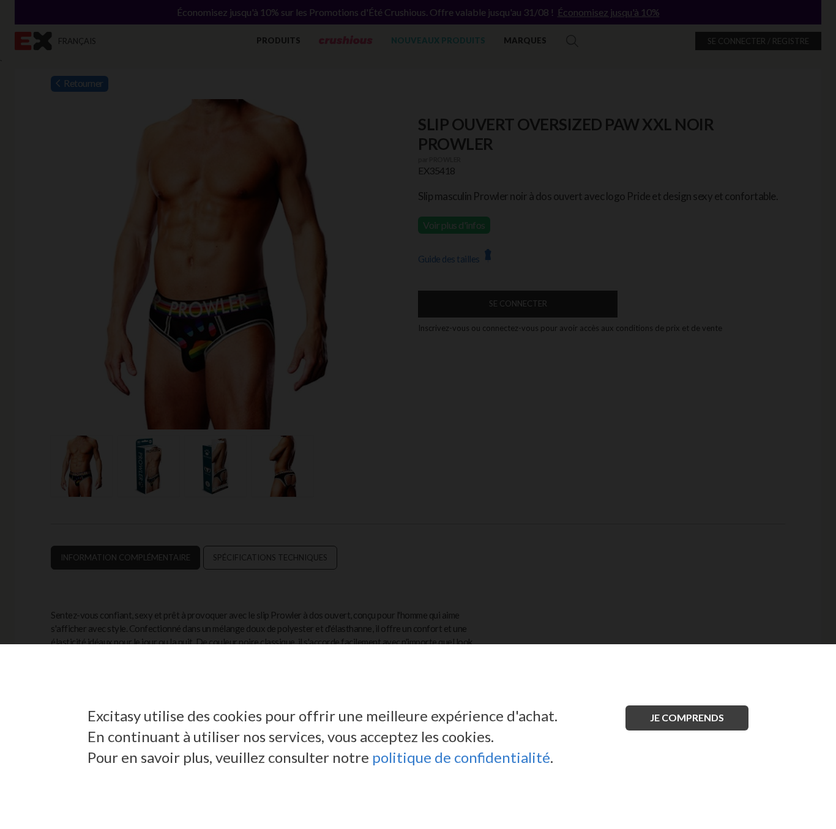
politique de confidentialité (461, 757)
